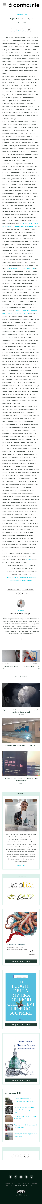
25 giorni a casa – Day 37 (10, 667)
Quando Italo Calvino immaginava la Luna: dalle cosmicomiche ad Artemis (21, 711)
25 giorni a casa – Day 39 (32, 667)
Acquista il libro (21, 961)
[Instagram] (21, 1177)
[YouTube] (26, 1177)
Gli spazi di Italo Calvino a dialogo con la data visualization (21, 779)
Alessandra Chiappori (21, 613)
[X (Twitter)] (15, 1177)
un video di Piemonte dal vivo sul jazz (21, 268)
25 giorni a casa (21, 14)
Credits (33, 1185)
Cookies (25, 1185)
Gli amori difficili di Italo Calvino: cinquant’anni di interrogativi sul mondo (24, 1110)
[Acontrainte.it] (24, 4)
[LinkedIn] (24, 30)
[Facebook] (13, 30)
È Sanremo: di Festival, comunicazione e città (21, 745)
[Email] (29, 30)
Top (21, 1200)
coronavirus (28, 589)
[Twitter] (18, 30)
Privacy (18, 1185)
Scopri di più (21, 865)
